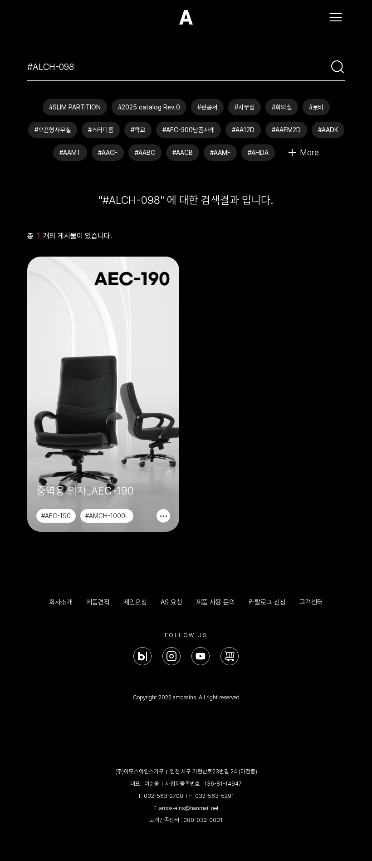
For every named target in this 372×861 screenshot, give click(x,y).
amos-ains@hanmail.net (189, 808)
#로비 (316, 107)
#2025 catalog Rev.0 (149, 107)
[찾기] (337, 66)
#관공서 (207, 107)
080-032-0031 (203, 819)
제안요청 (135, 602)
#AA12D (243, 130)
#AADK (328, 130)
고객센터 (311, 602)
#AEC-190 (56, 516)
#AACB (182, 152)
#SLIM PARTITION (75, 107)
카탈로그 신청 (267, 602)
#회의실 (282, 107)
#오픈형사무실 (52, 130)
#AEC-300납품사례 (188, 130)
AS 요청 (171, 602)
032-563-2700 (163, 795)
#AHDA (258, 152)
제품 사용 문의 (215, 602)
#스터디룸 (100, 130)
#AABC (145, 152)
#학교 (138, 130)
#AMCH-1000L (106, 516)
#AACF (107, 152)
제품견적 (98, 602)
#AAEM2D (286, 130)
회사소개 (61, 602)
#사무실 (245, 107)
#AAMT (70, 152)
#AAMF (220, 152)
